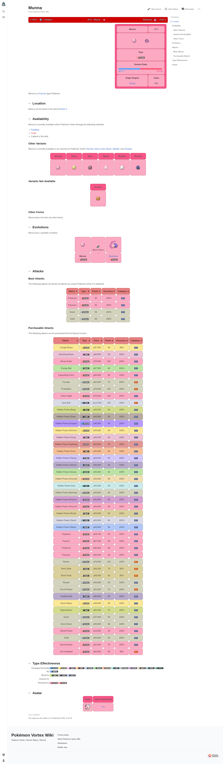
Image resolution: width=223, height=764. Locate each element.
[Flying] (89, 668)
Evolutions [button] (41, 227)
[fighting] (85, 444)
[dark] (85, 417)
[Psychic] (83, 259)
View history (173, 9)
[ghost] (85, 465)
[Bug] (54, 675)
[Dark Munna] (90, 167)
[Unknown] (159, 668)
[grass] (85, 368)
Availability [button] (41, 119)
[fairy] (85, 354)
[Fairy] (71, 668)
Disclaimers (62, 743)
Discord (43, 740)
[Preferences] (3, 754)
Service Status (32, 740)
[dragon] (85, 423)
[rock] (85, 513)
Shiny (96, 149)
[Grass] (98, 668)
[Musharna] (155, 20)
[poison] (85, 499)
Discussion (189, 9)
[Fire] (80, 668)
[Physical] (136, 382)
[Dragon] (54, 668)
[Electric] (63, 668)
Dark (103, 149)
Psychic (42, 93)
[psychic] (141, 57)
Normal (90, 149)
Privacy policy (63, 735)
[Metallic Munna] (122, 167)
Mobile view (62, 747)
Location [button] (39, 103)
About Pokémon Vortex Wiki (69, 739)
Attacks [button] (38, 271)
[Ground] (106, 668)
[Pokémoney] (94, 347)
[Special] (123, 298)
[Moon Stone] (98, 246)
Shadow (128, 149)
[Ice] (115, 668)
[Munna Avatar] (87, 707)
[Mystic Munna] (106, 167)
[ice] (85, 486)
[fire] (85, 451)
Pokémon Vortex (18, 740)
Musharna (113, 256)
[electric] (85, 347)
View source (156, 9)
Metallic (116, 149)
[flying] (85, 458)
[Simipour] (40, 20)
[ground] (85, 479)
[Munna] (104, 20)
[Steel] (150, 668)
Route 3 (63, 109)
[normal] (84, 312)
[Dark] (63, 675)
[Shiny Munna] (74, 167)
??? (103, 707)
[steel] (85, 403)
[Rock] (142, 668)
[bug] (85, 410)
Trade (33, 133)
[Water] (54, 671)
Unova (132, 83)
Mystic (109, 149)
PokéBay (35, 130)
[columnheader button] (72, 291)
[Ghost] (71, 675)
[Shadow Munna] (138, 167)
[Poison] (133, 668)
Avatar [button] (37, 693)
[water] (85, 527)
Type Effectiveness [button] (46, 663)
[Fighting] (54, 683)
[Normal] (124, 668)
